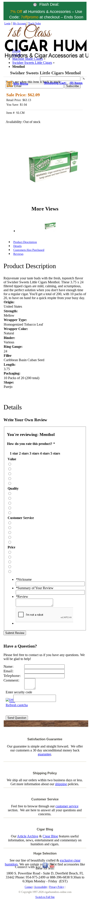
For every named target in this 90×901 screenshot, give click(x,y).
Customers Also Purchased (28, 250)
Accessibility (40, 887)
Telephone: (12, 676)
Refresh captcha (17, 705)
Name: (8, 666)
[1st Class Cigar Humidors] (24, 46)
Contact (29, 887)
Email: (8, 671)
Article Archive (27, 836)
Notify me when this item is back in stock (33, 82)
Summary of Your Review (35, 588)
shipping (61, 784)
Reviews (18, 253)
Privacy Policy (56, 887)
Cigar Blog (50, 836)
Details (17, 246)
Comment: (11, 680)
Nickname (24, 579)
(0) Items (76, 83)
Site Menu (20, 83)
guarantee (44, 754)
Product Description (25, 242)
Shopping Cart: (56, 83)
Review (22, 596)
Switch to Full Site (45, 897)
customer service (66, 806)
